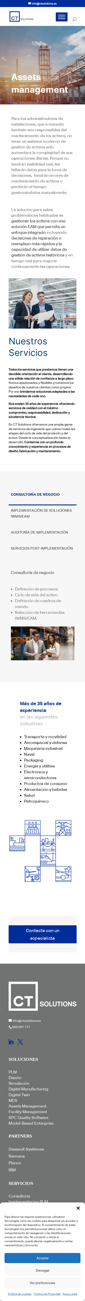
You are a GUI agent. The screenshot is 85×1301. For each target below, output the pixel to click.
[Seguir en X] (20, 1042)
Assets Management (27, 1106)
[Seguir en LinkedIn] (10, 1042)
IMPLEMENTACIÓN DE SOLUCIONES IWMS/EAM (41, 513)
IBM (12, 1169)
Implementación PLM (28, 1201)
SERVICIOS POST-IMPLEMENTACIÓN (42, 548)
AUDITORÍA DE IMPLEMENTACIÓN (39, 532)
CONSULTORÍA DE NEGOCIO (35, 494)
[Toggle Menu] (61, 17)
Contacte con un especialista (42, 934)
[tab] (43, 497)
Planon (15, 1163)
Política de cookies (20, 1294)
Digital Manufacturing (28, 1089)
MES (13, 1100)
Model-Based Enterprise (31, 1123)
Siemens (17, 1156)
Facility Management (28, 1111)
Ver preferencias (42, 1283)
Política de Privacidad (47, 1294)
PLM (13, 1072)
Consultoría (19, 1196)
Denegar (42, 1270)
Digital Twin (19, 1094)
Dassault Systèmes (26, 1149)
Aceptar (42, 1258)
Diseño (15, 1077)
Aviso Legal (70, 1294)
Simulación (19, 1083)
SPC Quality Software (28, 1117)
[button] (78, 1208)
